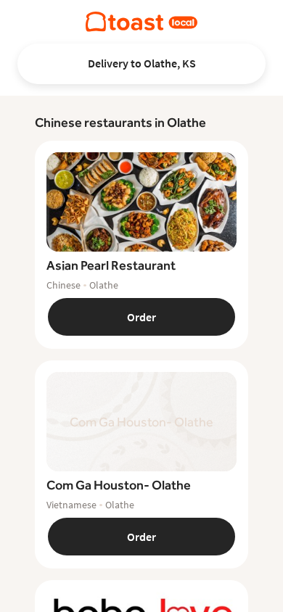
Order (141, 317)
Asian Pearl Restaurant (111, 265)
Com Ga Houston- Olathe (118, 484)
